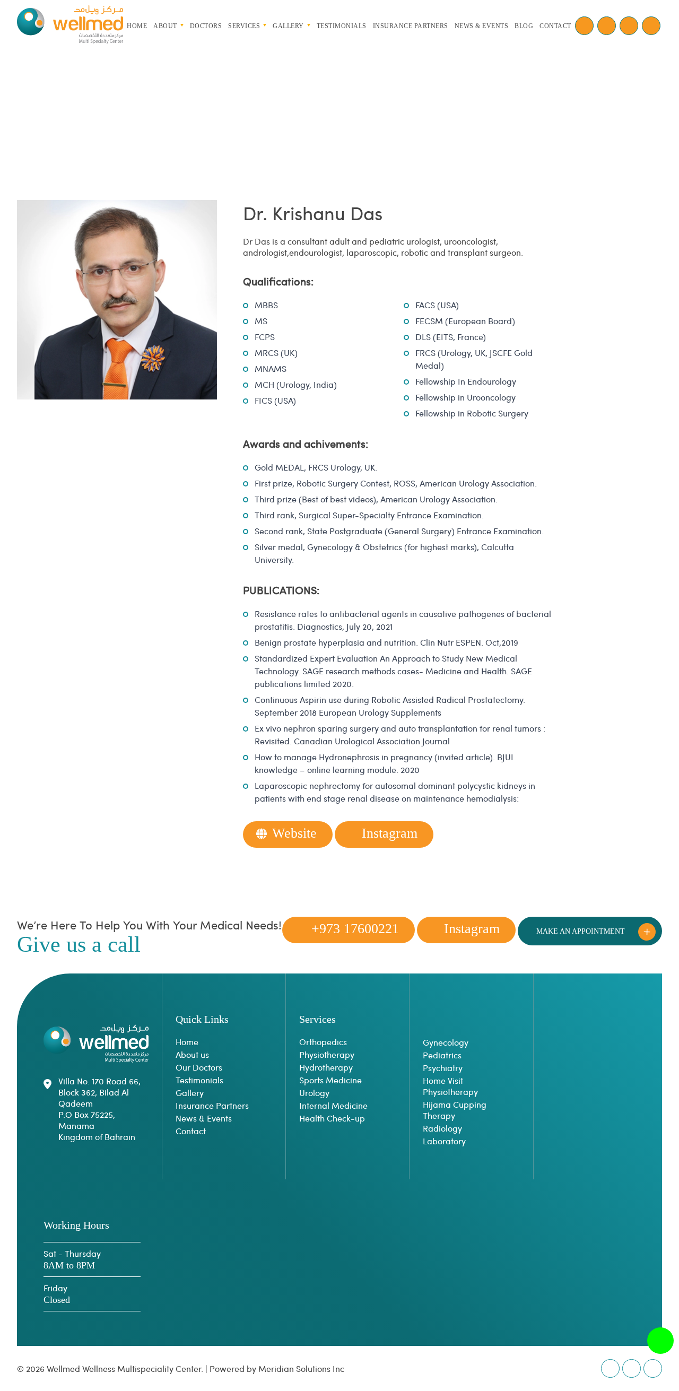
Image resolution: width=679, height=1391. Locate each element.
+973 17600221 (355, 928)
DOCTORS (206, 25)
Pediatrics (442, 1054)
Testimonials (199, 1079)
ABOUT (165, 25)
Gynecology (445, 1042)
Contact (191, 1130)
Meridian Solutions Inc (301, 1368)
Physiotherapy (326, 1054)
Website (294, 833)
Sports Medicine (330, 1079)
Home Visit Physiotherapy (450, 1086)
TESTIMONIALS (342, 25)
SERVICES (244, 25)
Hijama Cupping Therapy (454, 1110)
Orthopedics (323, 1041)
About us (192, 1054)
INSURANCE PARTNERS (410, 25)
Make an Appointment (580, 931)
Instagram (389, 833)
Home (137, 25)
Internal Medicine (333, 1105)
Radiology (442, 1128)
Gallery (190, 1092)
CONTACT (555, 25)
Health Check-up (332, 1118)
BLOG (524, 25)
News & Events (204, 1118)
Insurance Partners (212, 1105)
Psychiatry (443, 1067)
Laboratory (444, 1140)
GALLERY (288, 25)
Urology (314, 1092)
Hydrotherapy (326, 1067)
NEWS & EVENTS (482, 25)
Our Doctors (199, 1067)
